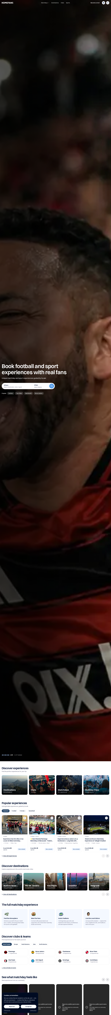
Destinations (55, 3)
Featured (5, 811)
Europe (16, 944)
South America (25, 944)
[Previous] (103, 856)
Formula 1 (22, 811)
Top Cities (19, 393)
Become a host (95, 3)
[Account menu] (107, 2)
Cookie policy (33, 1010)
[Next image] (25, 825)
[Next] (107, 856)
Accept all (28, 1006)
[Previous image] (4, 825)
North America (43, 944)
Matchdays (44, 3)
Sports (68, 3)
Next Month (28, 393)
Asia (34, 944)
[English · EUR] (103, 2)
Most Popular (6, 944)
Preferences (7, 1010)
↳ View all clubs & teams (9, 968)
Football (14, 811)
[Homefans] (7, 3)
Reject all (12, 1006)
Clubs (62, 3)
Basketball (32, 811)
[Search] (51, 386)
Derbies (10, 393)
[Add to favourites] (24, 818)
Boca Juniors (38, 393)
